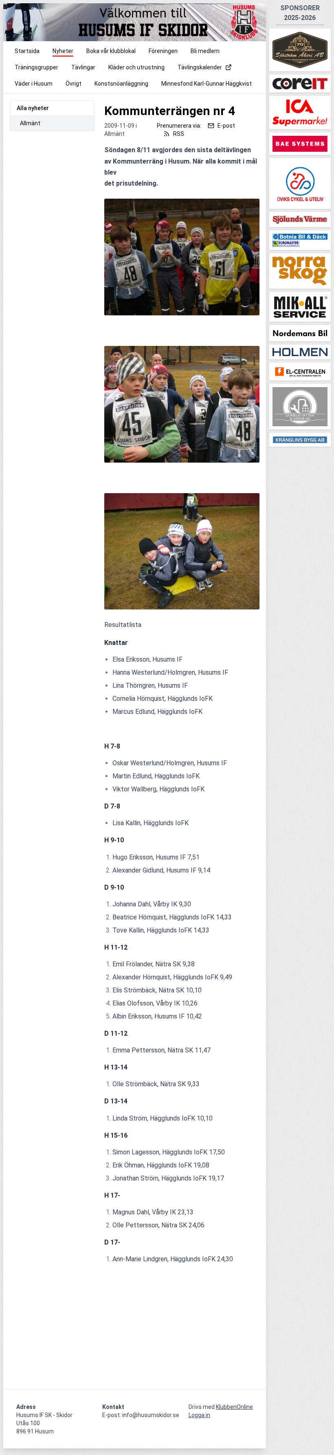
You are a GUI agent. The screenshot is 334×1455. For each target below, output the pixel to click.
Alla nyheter (33, 108)
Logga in (199, 1415)
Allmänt (30, 123)
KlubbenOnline (234, 1407)
